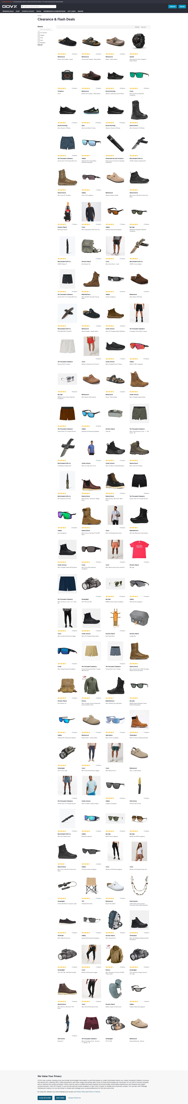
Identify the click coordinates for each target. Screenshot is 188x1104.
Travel (38, 11)
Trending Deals (8, 11)
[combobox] (38, 6)
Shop (18, 11)
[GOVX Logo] (9, 6)
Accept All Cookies (45, 1098)
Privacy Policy (80, 1092)
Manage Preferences (74, 1098)
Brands (80, 11)
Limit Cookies (60, 1098)
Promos (39, 15)
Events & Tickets (28, 11)
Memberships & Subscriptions (54, 11)
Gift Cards (71, 11)
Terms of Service (94, 1092)
